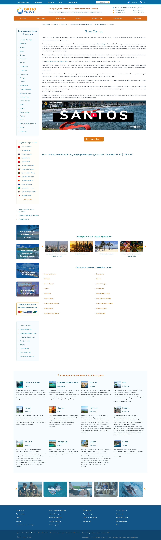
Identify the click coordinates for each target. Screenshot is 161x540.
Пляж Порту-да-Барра (51, 303)
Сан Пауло (23, 70)
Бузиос (22, 55)
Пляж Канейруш (49, 298)
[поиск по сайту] (108, 2)
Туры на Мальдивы (27, 165)
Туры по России (26, 184)
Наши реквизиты (121, 521)
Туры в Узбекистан (27, 188)
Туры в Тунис (25, 161)
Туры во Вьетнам (27, 180)
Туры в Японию (26, 195)
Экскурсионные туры (27, 356)
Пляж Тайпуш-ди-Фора (103, 298)
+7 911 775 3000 (120, 12)
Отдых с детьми (25, 325)
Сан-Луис (23, 131)
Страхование (72, 2)
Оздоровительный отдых (28, 333)
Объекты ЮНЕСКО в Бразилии (29, 215)
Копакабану (101, 44)
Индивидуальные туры (27, 337)
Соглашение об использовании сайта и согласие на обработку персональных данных (110, 537)
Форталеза (24, 74)
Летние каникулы (55, 521)
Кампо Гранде (25, 112)
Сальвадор (24, 66)
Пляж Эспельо (48, 308)
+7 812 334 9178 (120, 10)
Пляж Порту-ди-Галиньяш (104, 303)
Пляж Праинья (100, 313)
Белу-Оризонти (25, 89)
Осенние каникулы (55, 517)
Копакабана (100, 274)
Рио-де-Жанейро (26, 40)
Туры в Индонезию (27, 176)
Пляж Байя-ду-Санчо (103, 293)
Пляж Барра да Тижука (51, 313)
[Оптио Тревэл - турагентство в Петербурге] (26, 10)
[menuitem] (23, 2)
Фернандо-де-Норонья (28, 123)
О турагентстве (23, 2)
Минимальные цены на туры (25, 525)
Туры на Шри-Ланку (28, 173)
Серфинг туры (25, 341)
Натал (22, 127)
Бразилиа (23, 59)
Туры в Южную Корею (28, 191)
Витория (23, 78)
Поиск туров (41, 18)
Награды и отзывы (122, 517)
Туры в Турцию (26, 146)
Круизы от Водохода (90, 517)
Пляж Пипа (47, 293)
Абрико (46, 288)
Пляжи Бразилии (24, 219)
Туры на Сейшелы (27, 169)
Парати (22, 82)
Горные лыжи (117, 18)
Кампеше (47, 279)
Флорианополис (25, 93)
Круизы (78, 18)
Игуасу (22, 47)
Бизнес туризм (54, 525)
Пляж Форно (100, 288)
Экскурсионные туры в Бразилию (26, 211)
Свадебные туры (25, 329)
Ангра (22, 51)
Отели (18, 517)
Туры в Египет (26, 150)
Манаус (22, 62)
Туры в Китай (25, 158)
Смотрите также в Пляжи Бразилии (94, 268)
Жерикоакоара (101, 284)
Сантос (98, 279)
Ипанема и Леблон (50, 274)
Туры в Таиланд (26, 154)
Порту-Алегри (25, 101)
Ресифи (22, 116)
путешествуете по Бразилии (57, 61)
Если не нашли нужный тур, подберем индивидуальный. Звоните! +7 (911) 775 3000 (87, 155)
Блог (60, 2)
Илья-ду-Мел (24, 97)
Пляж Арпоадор (101, 308)
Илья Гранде (24, 85)
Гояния (22, 120)
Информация (38, 2)
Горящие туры (60, 18)
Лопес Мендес (49, 284)
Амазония (23, 43)
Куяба (22, 104)
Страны (23, 18)
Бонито (22, 108)
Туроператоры (97, 18)
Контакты (51, 2)
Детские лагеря (25, 352)
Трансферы (137, 18)
